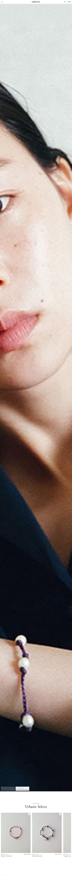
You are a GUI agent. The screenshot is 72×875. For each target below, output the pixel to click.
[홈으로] (36, 2)
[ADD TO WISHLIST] (29, 814)
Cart (69, 2)
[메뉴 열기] (2, 2)
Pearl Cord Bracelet (37, 856)
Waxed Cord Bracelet (6, 856)
